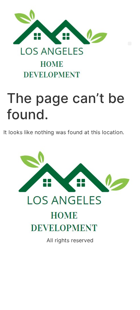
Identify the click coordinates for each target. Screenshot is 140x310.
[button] (130, 43)
